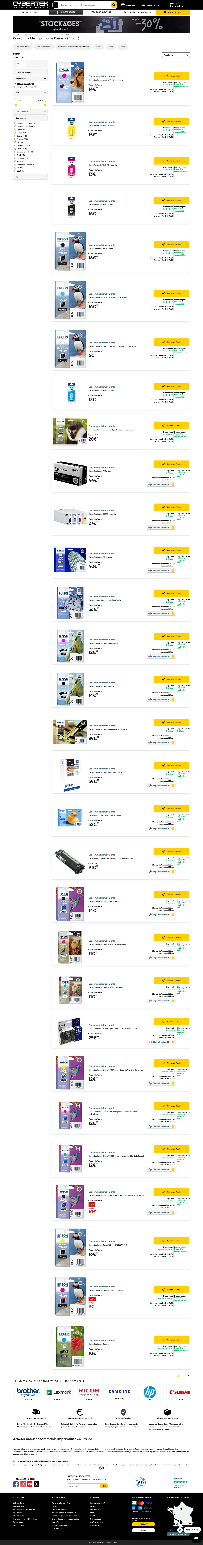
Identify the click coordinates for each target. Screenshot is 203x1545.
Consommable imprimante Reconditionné (73, 47)
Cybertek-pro (95, 1525)
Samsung (22, 158)
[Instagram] (23, 1484)
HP (20, 142)
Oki (19, 168)
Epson (21, 133)
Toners (110, 47)
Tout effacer (18, 57)
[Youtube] (29, 1484)
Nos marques (95, 1519)
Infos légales (57, 1528)
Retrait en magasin (23, 72)
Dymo (21, 129)
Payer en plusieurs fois (61, 1503)
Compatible (23, 145)
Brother (22, 139)
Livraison (55, 1506)
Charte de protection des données (65, 1519)
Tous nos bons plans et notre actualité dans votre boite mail (86, 1480)
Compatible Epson (25, 164)
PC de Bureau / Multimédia (24, 1509)
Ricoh (21, 155)
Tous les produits (25, 84)
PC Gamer (17, 1512)
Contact (143, 1524)
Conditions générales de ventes (64, 1516)
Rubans (98, 47)
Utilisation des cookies (60, 1525)
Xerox (20, 161)
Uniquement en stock (27, 87)
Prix (17, 92)
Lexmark (22, 149)
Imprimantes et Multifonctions (25, 1519)
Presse (93, 1506)
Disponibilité (20, 78)
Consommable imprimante (32, 35)
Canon (22, 136)
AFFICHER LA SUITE (101, 1468)
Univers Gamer (68, 12)
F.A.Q (92, 1516)
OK (104, 1486)
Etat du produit (21, 112)
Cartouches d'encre (23, 47)
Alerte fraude (57, 1522)
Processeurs (18, 1522)
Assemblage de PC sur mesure (64, 1512)
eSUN (20, 171)
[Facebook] (16, 1484)
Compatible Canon (26, 123)
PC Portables (18, 1516)
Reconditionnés (19, 1525)
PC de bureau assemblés (139, 12)
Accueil (16, 35)
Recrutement (95, 1509)
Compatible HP (25, 152)
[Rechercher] (114, 5)
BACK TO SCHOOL (174, 12)
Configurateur (103, 12)
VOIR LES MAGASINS (178, 1534)
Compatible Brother (26, 126)
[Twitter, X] (36, 1484)
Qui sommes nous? (97, 1503)
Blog (92, 1512)
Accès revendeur (97, 1522)
